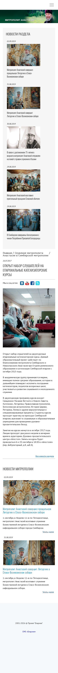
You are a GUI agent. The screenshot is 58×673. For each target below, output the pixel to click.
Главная (7, 253)
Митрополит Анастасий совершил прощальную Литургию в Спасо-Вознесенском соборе (27, 510)
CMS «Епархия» (29, 631)
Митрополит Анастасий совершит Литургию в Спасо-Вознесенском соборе (26, 570)
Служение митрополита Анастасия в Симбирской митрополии (25, 254)
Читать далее (48, 532)
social (22, 283)
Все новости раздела (45, 456)
